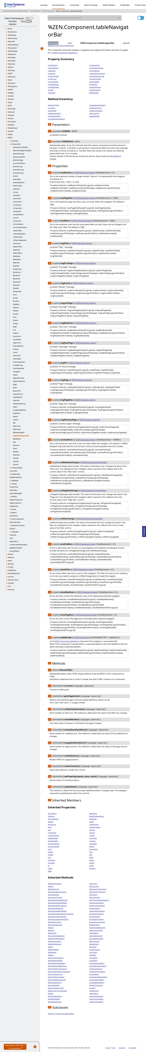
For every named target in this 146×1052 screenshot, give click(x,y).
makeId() (92, 955)
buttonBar (17, 179)
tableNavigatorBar (76, 11)
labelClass (93, 813)
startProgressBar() (96, 999)
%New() (51, 955)
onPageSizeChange (96, 76)
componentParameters (18, 544)
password (17, 391)
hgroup (16, 307)
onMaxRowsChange (97, 73)
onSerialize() (94, 974)
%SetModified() (54, 999)
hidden (15, 310)
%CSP (10, 28)
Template (14, 532)
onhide (92, 835)
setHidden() (93, 993)
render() (92, 988)
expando (16, 285)
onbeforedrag (94, 827)
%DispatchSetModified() (57, 911)
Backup (11, 564)
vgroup (16, 461)
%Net (10, 80)
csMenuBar (17, 230)
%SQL (10, 102)
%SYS (10, 105)
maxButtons (52, 65)
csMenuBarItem (19, 234)
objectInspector (19, 381)
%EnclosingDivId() (55, 925)
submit (15, 419)
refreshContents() (96, 985)
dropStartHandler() (96, 919)
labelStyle (93, 819)
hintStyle (51, 863)
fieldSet (16, 288)
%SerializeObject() (55, 996)
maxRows (52, 71)
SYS (9, 586)
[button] (49, 124)
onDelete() (93, 960)
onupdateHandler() (96, 982)
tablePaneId (94, 93)
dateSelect (17, 259)
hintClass (51, 860)
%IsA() (50, 947)
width (91, 866)
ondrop (92, 833)
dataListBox (17, 253)
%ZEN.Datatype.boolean (85, 544)
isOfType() (93, 952)
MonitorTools (13, 580)
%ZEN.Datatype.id (82, 637)
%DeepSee (12, 35)
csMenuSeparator (20, 240)
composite (17, 211)
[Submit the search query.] (119, 18)
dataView (16, 256)
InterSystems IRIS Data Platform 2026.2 (15, 11)
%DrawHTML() (53, 105)
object (15, 375)
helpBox (16, 304)
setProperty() (94, 113)
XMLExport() (94, 886)
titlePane (16, 455)
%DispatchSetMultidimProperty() (61, 914)
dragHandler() (94, 908)
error (50, 849)
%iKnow (11, 557)
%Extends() (52, 933)
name (91, 822)
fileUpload (17, 291)
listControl (17, 336)
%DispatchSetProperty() (57, 916)
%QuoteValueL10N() (56, 988)
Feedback (144, 531)
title (90, 855)
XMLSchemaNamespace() (99, 900)
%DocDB (11, 41)
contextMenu (18, 214)
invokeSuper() (94, 949)
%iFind (10, 554)
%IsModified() (53, 949)
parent (91, 846)
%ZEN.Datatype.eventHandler (94, 462)
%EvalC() (51, 930)
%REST (10, 89)
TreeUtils (12, 535)
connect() (51, 108)
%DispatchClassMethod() (57, 900)
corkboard (17, 221)
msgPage (51, 93)
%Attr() (50, 886)
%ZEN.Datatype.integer (85, 172)
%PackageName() (55, 982)
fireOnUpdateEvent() (97, 927)
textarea (16, 445)
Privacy (107, 1048)
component (17, 208)
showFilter (93, 84)
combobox (17, 205)
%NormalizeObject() (56, 958)
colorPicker (17, 202)
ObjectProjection (16, 500)
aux (49, 830)
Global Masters (109, 5)
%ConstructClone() (55, 897)
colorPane (17, 198)
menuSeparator (19, 362)
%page (50, 822)
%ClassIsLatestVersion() (57, 892)
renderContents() (96, 111)
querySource (18, 394)
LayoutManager (15, 493)
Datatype (14, 480)
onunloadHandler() (96, 980)
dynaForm (17, 272)
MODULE (117, 156)
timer (15, 448)
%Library (11, 70)
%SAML (11, 96)
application (13, 541)
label (15, 326)
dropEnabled (53, 841)
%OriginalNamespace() (57, 980)
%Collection (12, 32)
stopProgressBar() (96, 1002)
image (15, 323)
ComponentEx (16, 467)
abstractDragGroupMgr (22, 150)
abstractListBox (19, 157)
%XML (10, 134)
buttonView (17, 185)
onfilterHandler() (54, 113)
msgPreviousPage (96, 68)
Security (11, 589)
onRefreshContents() (97, 971)
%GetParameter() (54, 941)
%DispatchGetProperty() (57, 905)
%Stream (11, 112)
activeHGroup (18, 169)
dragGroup (17, 269)
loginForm (17, 343)
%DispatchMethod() (55, 908)
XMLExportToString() (97, 892)
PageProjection (15, 503)
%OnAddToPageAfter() (57, 963)
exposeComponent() (97, 922)
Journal (10, 576)
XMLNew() (93, 894)
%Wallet (11, 125)
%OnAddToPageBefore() (57, 966)
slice (91, 852)
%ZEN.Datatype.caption (82, 243)
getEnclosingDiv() (96, 930)
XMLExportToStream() (97, 889)
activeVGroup (18, 173)
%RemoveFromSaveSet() (57, 991)
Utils (11, 538)
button (15, 176)
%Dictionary (12, 38)
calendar (16, 189)
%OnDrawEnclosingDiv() (57, 969)
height (50, 852)
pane (15, 387)
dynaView (17, 282)
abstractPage (18, 160)
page (15, 384)
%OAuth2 (11, 83)
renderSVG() (94, 991)
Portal (13, 509)
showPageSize (94, 90)
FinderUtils (13, 487)
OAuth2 (11, 583)
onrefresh (93, 838)
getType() (93, 947)
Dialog (13, 484)
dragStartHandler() (96, 914)
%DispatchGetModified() (57, 903)
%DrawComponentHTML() (58, 919)
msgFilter (51, 73)
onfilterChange (95, 79)
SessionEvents (15, 522)
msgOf (50, 90)
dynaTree (16, 278)
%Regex (11, 93)
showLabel (93, 849)
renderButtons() (95, 108)
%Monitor (12, 77)
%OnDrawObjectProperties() (59, 971)
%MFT (10, 73)
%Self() (50, 993)
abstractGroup (18, 153)
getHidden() (94, 933)
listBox (15, 333)
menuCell (16, 355)
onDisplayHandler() (96, 963)
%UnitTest (12, 121)
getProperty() (94, 941)
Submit (12, 528)
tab (14, 423)
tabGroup (16, 429)
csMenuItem (18, 237)
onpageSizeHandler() (97, 105)
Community (74, 5)
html (15, 317)
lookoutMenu (18, 346)
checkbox (16, 195)
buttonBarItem (19, 182)
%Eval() (51, 927)
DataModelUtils (15, 477)
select (15, 407)
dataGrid (16, 250)
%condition (52, 813)
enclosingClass (53, 844)
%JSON (10, 67)
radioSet (16, 400)
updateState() (94, 116)
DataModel (15, 474)
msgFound (52, 79)
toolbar (16, 458)
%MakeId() (52, 952)
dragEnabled (53, 838)
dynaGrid (16, 275)
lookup (15, 349)
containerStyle (53, 835)
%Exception (12, 48)
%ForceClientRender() (56, 936)
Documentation (58, 5)
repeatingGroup (19, 403)
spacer (15, 416)
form (15, 294)
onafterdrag (94, 824)
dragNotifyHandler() (97, 911)
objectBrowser (18, 378)
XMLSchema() (94, 897)
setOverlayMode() (96, 996)
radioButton (17, 397)
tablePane (17, 439)
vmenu (15, 464)
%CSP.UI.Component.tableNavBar (61, 1014)
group (15, 298)
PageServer (13, 506)
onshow (92, 841)
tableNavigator (19, 432)
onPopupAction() (96, 969)
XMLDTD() (93, 884)
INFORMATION (14, 573)
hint (49, 857)
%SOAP (11, 99)
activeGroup (17, 166)
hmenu (15, 314)
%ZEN (58, 11)
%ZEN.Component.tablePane (64, 53)
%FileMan (12, 57)
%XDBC (11, 131)
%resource (52, 824)
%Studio (11, 115)
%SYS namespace (48, 11)
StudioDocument (18, 525)
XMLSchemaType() (96, 903)
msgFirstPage (53, 76)
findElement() (94, 925)
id (48, 866)
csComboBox (18, 224)
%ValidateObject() (55, 1002)
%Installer (12, 61)
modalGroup (18, 365)
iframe (15, 320)
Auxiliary (14, 141)
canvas (15, 192)
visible (91, 863)
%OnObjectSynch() (55, 974)
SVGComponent (17, 519)
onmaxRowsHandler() (56, 119)
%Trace (10, 118)
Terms (114, 1048)
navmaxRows (94, 71)
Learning (43, 5)
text (14, 442)
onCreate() (93, 958)
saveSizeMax (94, 82)
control (15, 218)
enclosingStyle (53, 846)
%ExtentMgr (12, 51)
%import (51, 816)
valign (91, 860)
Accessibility (132, 1048)
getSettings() (94, 944)
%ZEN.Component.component (61, 45)
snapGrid (16, 413)
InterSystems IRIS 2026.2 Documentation (15, 1047)
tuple (91, 857)
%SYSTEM (11, 109)
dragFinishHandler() (97, 905)
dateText (16, 262)
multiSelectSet (18, 368)
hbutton (16, 301)
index (50, 868)
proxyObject (14, 551)
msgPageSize (94, 65)
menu (15, 352)
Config (10, 567)
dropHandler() (94, 916)
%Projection (12, 86)
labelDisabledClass (96, 816)
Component (65, 11)
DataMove (12, 570)
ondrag (92, 830)
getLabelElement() (96, 938)
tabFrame (16, 426)
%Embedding (13, 44)
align (50, 827)
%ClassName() (53, 894)
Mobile (14, 496)
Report (14, 512)
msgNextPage (53, 87)
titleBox (16, 451)
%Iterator (11, 64)
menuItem (17, 359)
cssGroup (16, 243)
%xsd (10, 560)
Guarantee (122, 1048)
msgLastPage (53, 82)
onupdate (93, 844)
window (92, 868)
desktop (16, 266)
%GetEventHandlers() (56, 938)
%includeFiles (53, 819)
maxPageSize (53, 68)
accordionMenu (19, 163)
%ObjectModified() (55, 960)
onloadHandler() (54, 116)
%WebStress (12, 128)
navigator (16, 371)
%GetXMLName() (54, 944)
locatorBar (17, 339)
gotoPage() (52, 111)
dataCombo (17, 246)
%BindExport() (53, 889)
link (14, 330)
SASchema (13, 516)
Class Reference (35, 11)
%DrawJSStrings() (54, 922)
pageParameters (15, 548)
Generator (13, 490)
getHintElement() (96, 936)
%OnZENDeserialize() (56, 977)
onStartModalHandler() (98, 977)
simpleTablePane (19, 410)
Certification (125, 5)
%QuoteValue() (54, 985)
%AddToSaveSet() (54, 884)
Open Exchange (91, 5)
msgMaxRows (53, 84)
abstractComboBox (20, 147)
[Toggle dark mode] (140, 18)
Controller (13, 471)
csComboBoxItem (20, 227)
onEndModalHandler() (98, 966)
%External (12, 54)
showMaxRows (95, 87)
